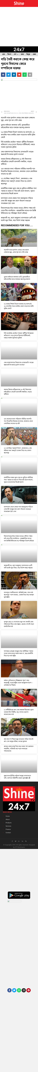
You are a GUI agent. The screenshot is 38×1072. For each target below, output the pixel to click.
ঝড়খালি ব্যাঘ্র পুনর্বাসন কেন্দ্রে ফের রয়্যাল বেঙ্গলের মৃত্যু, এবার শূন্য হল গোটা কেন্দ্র (18, 119)
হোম (3, 54)
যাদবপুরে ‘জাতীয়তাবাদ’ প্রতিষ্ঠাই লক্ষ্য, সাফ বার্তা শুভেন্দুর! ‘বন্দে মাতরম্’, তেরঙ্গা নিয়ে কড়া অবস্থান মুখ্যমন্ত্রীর (19, 594)
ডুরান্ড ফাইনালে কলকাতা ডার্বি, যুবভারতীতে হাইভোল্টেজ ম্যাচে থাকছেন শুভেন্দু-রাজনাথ (15, 126)
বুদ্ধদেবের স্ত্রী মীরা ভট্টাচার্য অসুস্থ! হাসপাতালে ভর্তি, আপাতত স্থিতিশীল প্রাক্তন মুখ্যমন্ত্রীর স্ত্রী (17, 776)
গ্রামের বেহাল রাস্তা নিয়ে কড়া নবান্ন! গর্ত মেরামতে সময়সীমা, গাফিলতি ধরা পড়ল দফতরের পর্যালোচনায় (18, 748)
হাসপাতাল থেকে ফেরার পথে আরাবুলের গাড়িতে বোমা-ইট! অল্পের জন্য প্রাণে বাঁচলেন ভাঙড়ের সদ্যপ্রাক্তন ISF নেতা (17, 201)
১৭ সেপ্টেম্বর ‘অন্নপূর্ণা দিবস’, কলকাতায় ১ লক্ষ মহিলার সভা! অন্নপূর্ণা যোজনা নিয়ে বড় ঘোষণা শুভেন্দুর (16, 181)
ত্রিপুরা (28, 54)
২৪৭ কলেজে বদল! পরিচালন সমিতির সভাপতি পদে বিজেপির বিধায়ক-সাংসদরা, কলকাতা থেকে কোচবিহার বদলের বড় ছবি (19, 171)
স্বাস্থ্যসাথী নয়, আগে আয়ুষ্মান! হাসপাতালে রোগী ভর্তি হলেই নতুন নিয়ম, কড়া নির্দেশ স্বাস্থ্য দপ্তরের (18, 219)
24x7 (19, 49)
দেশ (15, 54)
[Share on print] (30, 74)
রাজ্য (22, 54)
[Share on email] (19, 74)
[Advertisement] (19, 26)
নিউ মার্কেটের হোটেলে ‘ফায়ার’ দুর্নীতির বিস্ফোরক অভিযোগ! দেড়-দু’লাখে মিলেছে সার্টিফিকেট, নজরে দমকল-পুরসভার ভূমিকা (18, 144)
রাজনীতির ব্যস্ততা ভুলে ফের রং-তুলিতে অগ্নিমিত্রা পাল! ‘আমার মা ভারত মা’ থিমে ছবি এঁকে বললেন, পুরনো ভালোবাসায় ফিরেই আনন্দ (19, 191)
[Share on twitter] (8, 74)
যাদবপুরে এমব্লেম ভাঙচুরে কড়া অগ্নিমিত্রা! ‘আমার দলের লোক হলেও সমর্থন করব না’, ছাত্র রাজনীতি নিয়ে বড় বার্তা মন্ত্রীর (18, 653)
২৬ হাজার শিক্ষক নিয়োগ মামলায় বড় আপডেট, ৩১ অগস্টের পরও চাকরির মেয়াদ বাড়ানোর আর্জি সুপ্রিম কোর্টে (18, 135)
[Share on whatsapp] (24, 74)
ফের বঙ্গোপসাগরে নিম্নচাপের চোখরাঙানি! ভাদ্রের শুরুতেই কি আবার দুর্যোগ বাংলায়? (17, 153)
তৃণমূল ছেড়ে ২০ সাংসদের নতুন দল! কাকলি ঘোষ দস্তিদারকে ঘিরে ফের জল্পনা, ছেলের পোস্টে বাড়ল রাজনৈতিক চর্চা (19, 624)
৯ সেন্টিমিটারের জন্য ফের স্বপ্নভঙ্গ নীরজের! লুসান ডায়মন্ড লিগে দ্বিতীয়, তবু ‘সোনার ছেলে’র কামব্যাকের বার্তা (19, 712)
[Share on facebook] (3, 74)
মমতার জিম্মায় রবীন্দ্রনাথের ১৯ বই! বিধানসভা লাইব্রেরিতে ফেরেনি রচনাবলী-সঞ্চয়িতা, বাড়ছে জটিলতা (16, 161)
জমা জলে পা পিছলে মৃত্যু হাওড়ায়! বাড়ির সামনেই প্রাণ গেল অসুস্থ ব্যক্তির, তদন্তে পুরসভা (18, 740)
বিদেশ (9, 54)
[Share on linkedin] (14, 74)
